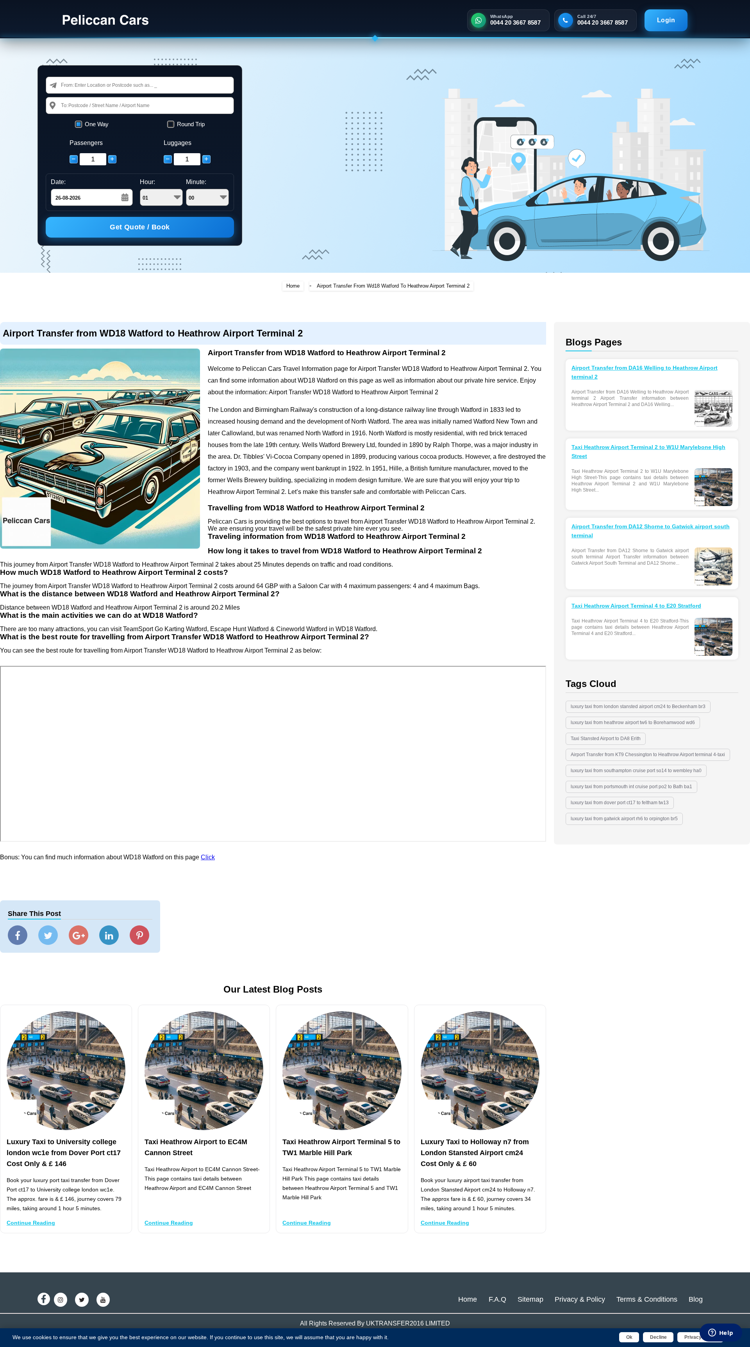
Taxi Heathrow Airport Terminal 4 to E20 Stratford (636, 606)
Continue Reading (31, 1223)
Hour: (147, 182)
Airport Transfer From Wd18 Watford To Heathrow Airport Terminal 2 (393, 286)
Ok (629, 1337)
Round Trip (191, 124)
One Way (97, 124)
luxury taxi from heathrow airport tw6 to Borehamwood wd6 (633, 722)
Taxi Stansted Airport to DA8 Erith (606, 738)
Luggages (177, 143)
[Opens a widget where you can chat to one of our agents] (720, 1333)
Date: (58, 182)
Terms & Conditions (646, 1299)
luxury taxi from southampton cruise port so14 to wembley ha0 (636, 770)
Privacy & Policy (580, 1299)
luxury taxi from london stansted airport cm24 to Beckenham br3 (638, 706)
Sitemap (530, 1299)
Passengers (86, 143)
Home (293, 286)
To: (64, 105)
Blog (696, 1299)
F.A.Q (497, 1299)
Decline (658, 1337)
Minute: (196, 182)
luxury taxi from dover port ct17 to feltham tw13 (620, 802)
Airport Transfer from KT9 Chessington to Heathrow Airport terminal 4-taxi (648, 754)
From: (67, 85)
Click (208, 857)
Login (666, 20)
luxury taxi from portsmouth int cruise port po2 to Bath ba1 (631, 786)
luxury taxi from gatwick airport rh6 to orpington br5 (624, 818)
